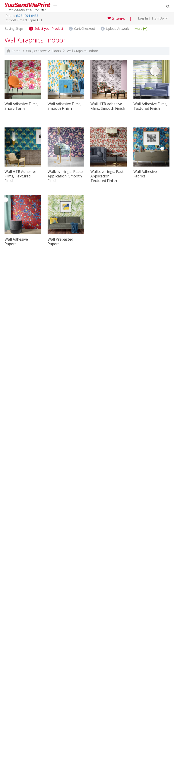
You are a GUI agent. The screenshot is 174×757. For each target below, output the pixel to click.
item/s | (122, 18)
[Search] (167, 6)
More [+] (140, 28)
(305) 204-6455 (27, 15)
